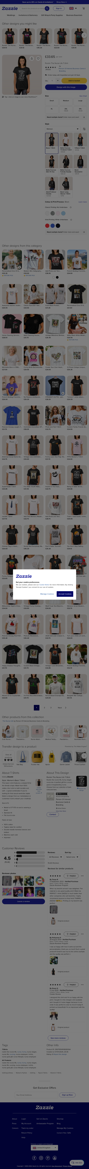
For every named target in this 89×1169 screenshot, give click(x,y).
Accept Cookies (65, 594)
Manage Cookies (47, 594)
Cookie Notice (44, 585)
